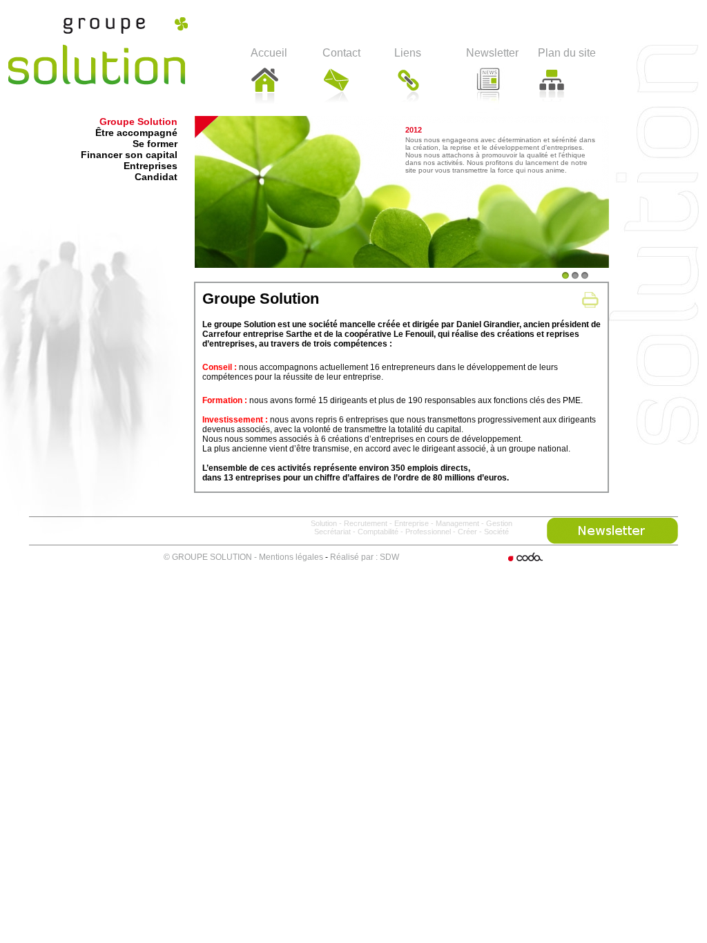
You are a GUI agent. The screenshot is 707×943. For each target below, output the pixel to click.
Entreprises (150, 165)
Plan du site (567, 53)
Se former (155, 143)
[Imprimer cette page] (590, 300)
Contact (341, 53)
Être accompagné (136, 132)
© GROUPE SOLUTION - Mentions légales (243, 557)
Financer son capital (129, 154)
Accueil (269, 53)
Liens (407, 53)
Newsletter (492, 53)
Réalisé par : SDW (364, 557)
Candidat (156, 176)
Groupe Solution (138, 121)
